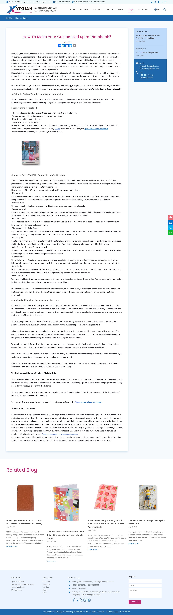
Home (72, 9)
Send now (135, 602)
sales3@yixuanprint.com (41, 2)
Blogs (130, 9)
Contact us (143, 9)
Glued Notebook (17, 587)
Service (110, 9)
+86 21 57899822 (64, 2)
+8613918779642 (78, 585)
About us (97, 9)
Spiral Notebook (17, 581)
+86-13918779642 (146, 75)
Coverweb (126, 612)
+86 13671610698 (99, 2)
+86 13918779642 (84, 2)
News (120, 9)
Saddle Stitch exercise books (22, 584)
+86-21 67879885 (79, 588)
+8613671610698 (93, 585)
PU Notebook (16, 590)
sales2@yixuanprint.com (22, 2)
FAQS (45, 593)
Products (84, 9)
